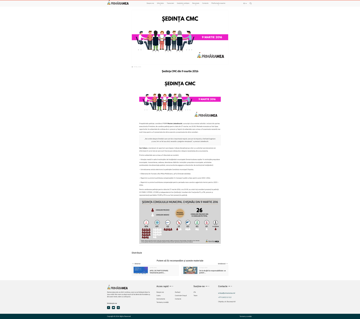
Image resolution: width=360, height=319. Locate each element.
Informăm (160, 3)
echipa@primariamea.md (226, 293)
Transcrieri (170, 3)
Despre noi (150, 3)
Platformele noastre (218, 3)
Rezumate (195, 3)
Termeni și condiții (162, 302)
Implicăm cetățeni (183, 3)
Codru (158, 295)
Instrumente (160, 299)
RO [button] (244, 3)
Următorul (221, 264)
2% (195, 292)
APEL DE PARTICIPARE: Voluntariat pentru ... (159, 272)
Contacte (205, 3)
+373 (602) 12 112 (224, 297)
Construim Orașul (181, 295)
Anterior (138, 264)
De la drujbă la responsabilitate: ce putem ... (212, 272)
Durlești (177, 292)
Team (195, 295)
